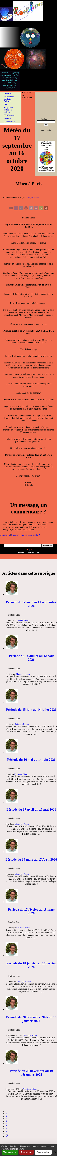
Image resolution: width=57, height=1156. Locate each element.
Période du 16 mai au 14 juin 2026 (31, 759)
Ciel (5, 104)
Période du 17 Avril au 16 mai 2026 (31, 809)
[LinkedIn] (21, 209)
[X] (46, 209)
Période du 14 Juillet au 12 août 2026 (31, 657)
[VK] (36, 209)
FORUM (7, 118)
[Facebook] (16, 209)
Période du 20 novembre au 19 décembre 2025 (31, 1072)
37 (7, 1136)
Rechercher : (46, 119)
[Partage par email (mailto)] (11, 209)
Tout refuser (26, 1152)
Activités (7, 93)
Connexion (5, 535)
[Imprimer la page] (26, 209)
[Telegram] (31, 209)
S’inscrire (15, 535)
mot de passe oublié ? (30, 535)
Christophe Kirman (32, 197)
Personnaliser (43, 1152)
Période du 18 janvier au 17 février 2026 (31, 965)
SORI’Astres (9, 115)
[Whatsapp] (41, 209)
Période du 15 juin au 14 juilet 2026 (31, 709)
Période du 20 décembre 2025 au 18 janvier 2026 (31, 1019)
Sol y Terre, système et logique (9, 110)
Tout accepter (9, 1152)
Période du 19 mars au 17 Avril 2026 (31, 859)
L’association (9, 122)
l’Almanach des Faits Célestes (9, 99)
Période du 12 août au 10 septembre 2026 (31, 604)
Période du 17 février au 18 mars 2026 (31, 911)
